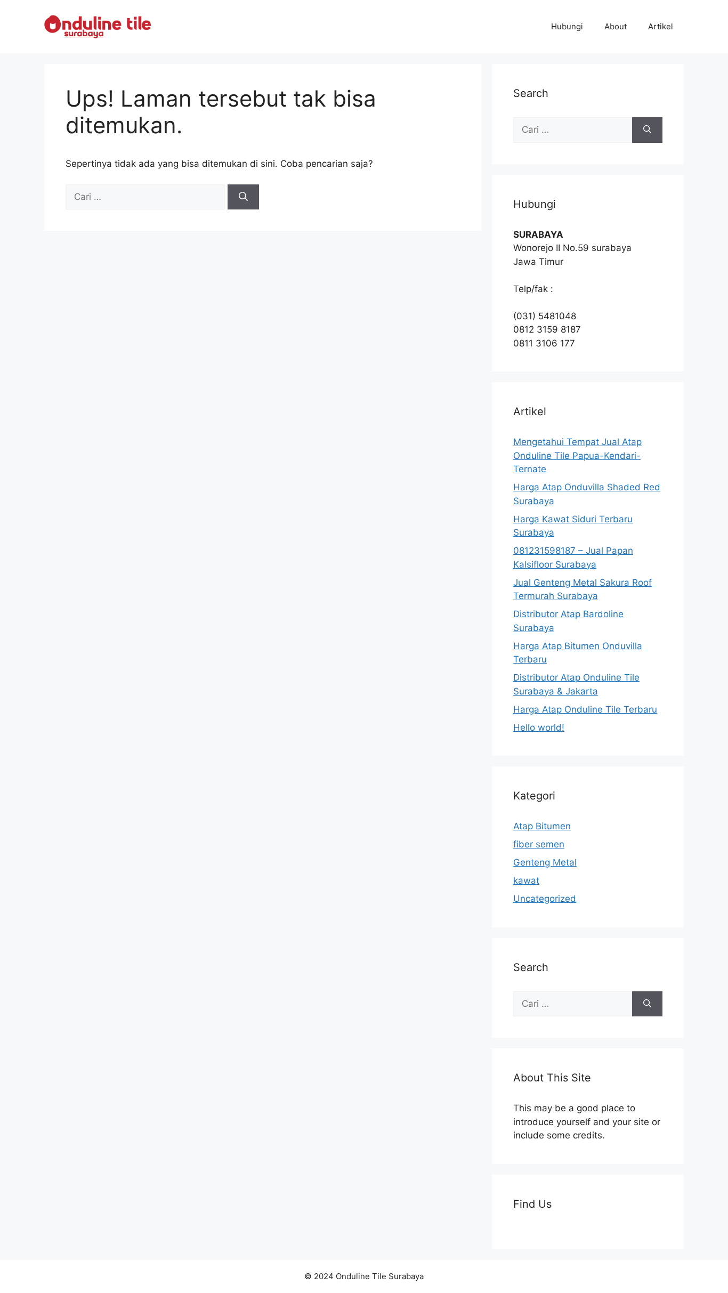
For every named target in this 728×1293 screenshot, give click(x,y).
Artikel (660, 26)
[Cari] (243, 197)
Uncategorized (544, 898)
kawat (526, 880)
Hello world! (538, 727)
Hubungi (567, 26)
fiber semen (538, 844)
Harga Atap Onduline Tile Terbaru (585, 709)
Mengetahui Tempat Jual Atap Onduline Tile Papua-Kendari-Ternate (577, 455)
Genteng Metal (545, 862)
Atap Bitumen (542, 826)
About (615, 26)
